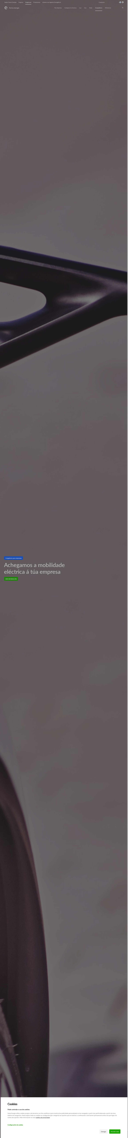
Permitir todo (115, 1131)
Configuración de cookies (15, 1125)
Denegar (103, 1131)
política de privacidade (43, 1117)
